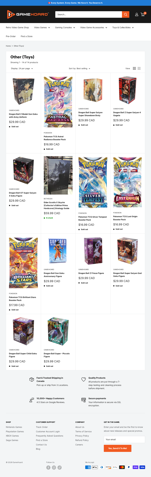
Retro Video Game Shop (17, 27)
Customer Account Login (48, 431)
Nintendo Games (14, 427)
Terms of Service (83, 431)
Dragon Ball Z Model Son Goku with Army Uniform (23, 115)
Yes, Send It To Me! (117, 448)
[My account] (136, 14)
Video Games (40, 27)
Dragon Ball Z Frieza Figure (91, 273)
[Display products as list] (139, 68)
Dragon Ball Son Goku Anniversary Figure (54, 274)
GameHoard (14, 110)
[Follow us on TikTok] (60, 467)
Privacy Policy (82, 435)
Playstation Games (15, 431)
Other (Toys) (19, 46)
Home (8, 46)
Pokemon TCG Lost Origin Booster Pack (125, 218)
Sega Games (12, 440)
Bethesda (48, 199)
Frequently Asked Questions (49, 435)
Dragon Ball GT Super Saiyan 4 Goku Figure (22, 194)
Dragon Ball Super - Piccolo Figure (57, 355)
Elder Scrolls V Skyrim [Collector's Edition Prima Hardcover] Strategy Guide (56, 205)
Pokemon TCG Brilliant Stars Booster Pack (22, 298)
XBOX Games (12, 435)
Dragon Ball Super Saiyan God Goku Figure (127, 274)
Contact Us (41, 444)
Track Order (42, 427)
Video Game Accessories (92, 27)
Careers (79, 444)
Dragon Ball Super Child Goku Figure (23, 355)
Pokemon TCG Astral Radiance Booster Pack (55, 138)
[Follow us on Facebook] (48, 467)
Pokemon (48, 133)
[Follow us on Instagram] (54, 467)
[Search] (125, 14)
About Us (79, 427)
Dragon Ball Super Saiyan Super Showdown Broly (90, 114)
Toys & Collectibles (121, 27)
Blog (38, 449)
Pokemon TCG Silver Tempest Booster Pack (92, 218)
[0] (143, 14)
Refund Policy (82, 440)
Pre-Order (11, 36)
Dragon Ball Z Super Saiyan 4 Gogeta (127, 114)
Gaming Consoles (63, 27)
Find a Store (26, 36)
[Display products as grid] (134, 68)
